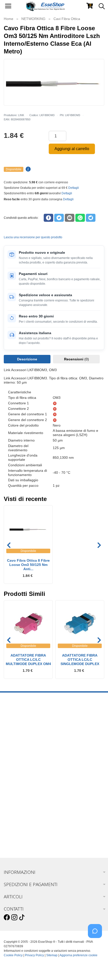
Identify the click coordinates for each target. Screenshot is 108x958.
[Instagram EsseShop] (14, 917)
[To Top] (96, 946)
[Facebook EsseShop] (7, 917)
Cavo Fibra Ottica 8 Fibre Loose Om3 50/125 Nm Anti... (28, 564)
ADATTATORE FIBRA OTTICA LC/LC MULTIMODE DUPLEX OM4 (28, 659)
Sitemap (52, 955)
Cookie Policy (13, 955)
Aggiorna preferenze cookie (78, 955)
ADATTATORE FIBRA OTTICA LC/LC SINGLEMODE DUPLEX (80, 659)
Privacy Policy (34, 955)
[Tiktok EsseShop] (22, 917)
